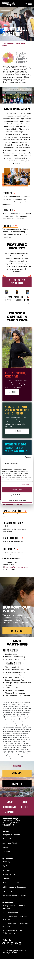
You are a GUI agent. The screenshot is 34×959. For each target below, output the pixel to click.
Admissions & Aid (9, 807)
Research (7, 193)
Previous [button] (3, 95)
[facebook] (3, 943)
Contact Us (17, 783)
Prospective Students (11, 835)
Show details (25, 484)
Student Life (9, 811)
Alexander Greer (10, 299)
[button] (4, 276)
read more (12, 392)
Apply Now (17, 773)
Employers (6, 851)
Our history (9, 549)
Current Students (9, 839)
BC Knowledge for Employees (14, 887)
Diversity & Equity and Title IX (14, 895)
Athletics (6, 878)
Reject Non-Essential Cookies (17, 500)
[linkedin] (20, 943)
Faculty (5, 847)
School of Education (10, 912)
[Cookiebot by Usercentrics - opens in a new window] (25, 457)
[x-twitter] (8, 943)
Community (8, 225)
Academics (9, 802)
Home (4, 43)
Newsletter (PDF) (12, 538)
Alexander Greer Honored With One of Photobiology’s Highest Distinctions (17, 410)
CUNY (4, 866)
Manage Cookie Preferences (16, 495)
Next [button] (30, 95)
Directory (6, 862)
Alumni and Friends (9, 843)
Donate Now (17, 630)
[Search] (26, 4)
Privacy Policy (8, 891)
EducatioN (8, 210)
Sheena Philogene (21, 299)
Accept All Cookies (17, 489)
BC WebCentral (8, 874)
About (24, 802)
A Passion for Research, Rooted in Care (15, 375)
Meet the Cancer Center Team (17, 282)
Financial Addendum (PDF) (13, 524)
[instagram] (12, 943)
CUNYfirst (6, 870)
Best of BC (24, 807)
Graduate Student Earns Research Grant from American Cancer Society (16, 447)
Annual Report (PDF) (13, 510)
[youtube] (16, 943)
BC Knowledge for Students (13, 883)
